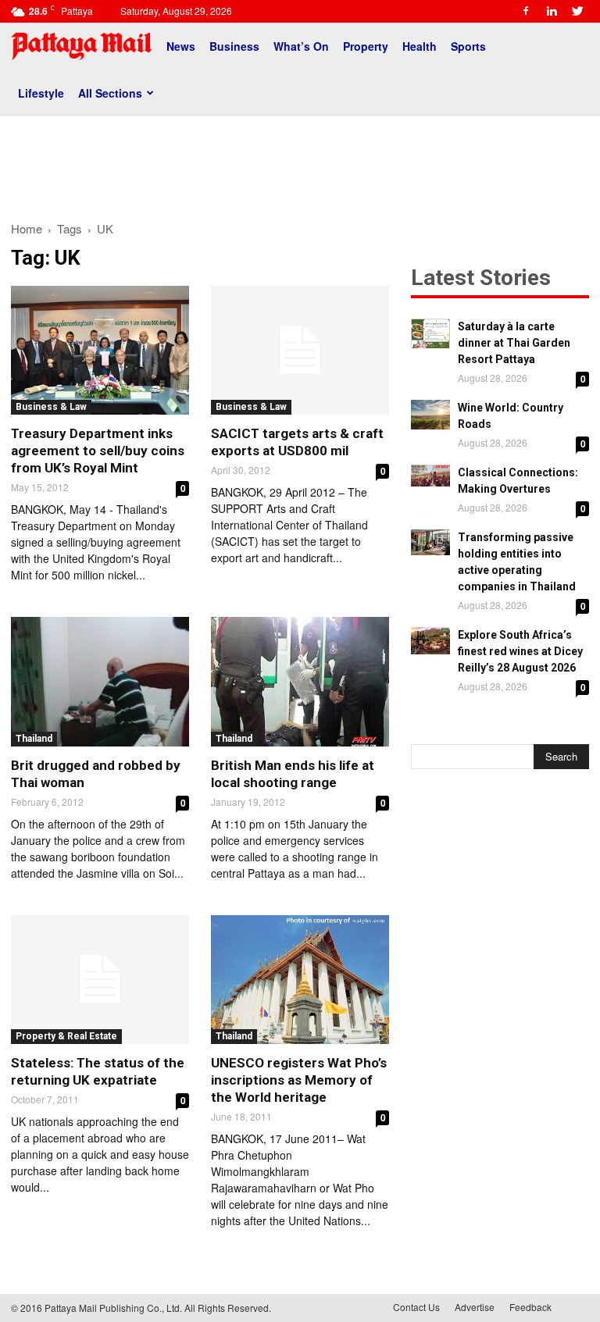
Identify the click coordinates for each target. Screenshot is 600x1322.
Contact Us (416, 1306)
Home (26, 228)
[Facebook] (526, 11)
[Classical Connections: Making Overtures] (430, 475)
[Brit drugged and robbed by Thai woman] (100, 681)
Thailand (34, 738)
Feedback (530, 1306)
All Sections (110, 93)
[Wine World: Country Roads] (430, 414)
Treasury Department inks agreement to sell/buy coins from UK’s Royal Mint (97, 451)
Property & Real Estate (66, 1036)
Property (365, 46)
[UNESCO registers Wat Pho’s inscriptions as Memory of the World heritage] (300, 979)
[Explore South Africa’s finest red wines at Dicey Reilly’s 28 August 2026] (430, 640)
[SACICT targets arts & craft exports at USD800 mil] (300, 350)
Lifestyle (41, 93)
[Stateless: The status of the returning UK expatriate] (100, 979)
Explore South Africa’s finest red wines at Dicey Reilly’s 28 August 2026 (520, 651)
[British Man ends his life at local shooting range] (300, 681)
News (180, 46)
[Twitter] (577, 11)
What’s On (301, 46)
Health (419, 46)
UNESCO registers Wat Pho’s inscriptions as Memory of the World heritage (299, 1080)
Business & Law (51, 406)
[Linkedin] (551, 11)
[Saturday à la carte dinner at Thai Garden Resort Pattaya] (430, 333)
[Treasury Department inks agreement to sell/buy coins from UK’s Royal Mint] (100, 350)
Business (234, 46)
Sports (468, 46)
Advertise (475, 1306)
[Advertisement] (300, 162)
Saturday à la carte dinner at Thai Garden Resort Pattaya (514, 342)
